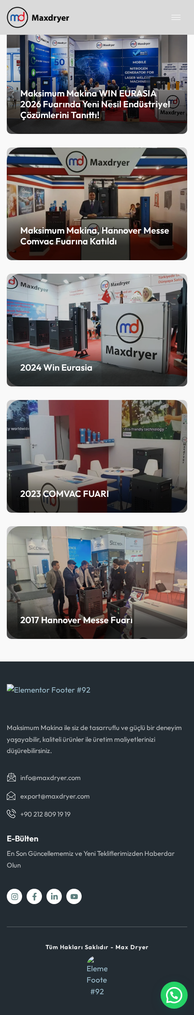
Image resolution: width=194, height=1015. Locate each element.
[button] (174, 995)
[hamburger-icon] (176, 17)
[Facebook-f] (34, 896)
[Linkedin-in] (54, 896)
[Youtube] (74, 896)
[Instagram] (14, 896)
